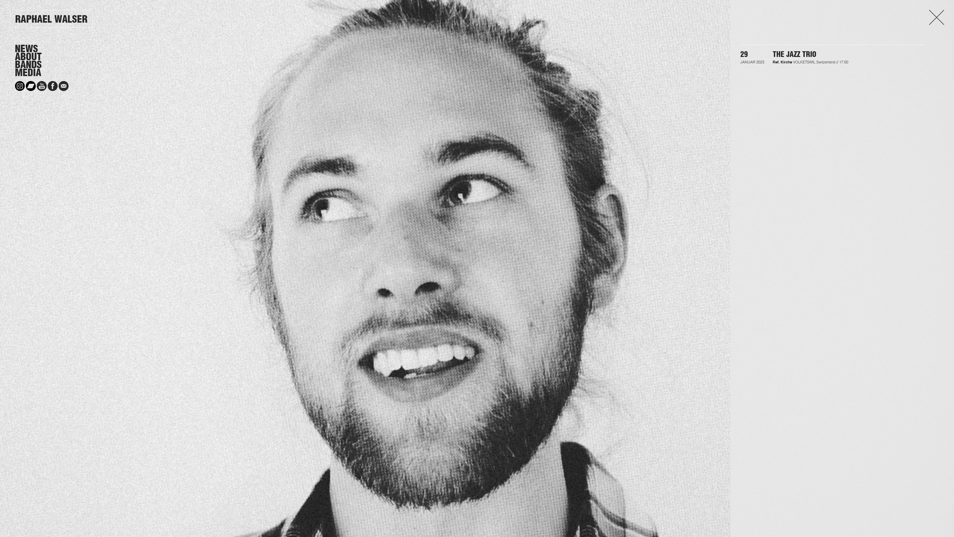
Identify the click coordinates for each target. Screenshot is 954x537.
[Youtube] (42, 86)
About (28, 57)
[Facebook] (53, 86)
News (26, 49)
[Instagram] (20, 86)
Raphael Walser (51, 19)
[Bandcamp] (31, 86)
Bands (28, 65)
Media (28, 73)
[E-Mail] (64, 86)
